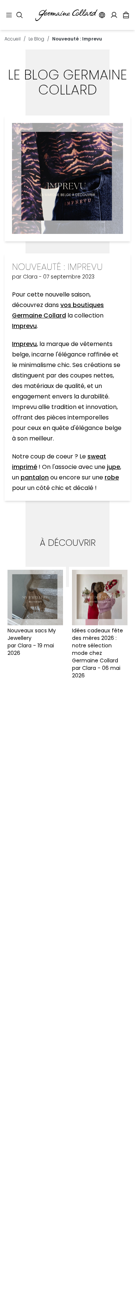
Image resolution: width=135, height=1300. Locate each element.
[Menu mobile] (9, 14)
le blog (36, 39)
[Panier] (126, 14)
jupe (113, 467)
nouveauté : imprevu (77, 39)
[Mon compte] (114, 14)
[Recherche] (19, 14)
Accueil (12, 39)
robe (112, 477)
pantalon (35, 477)
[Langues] (102, 14)
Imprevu (24, 326)
